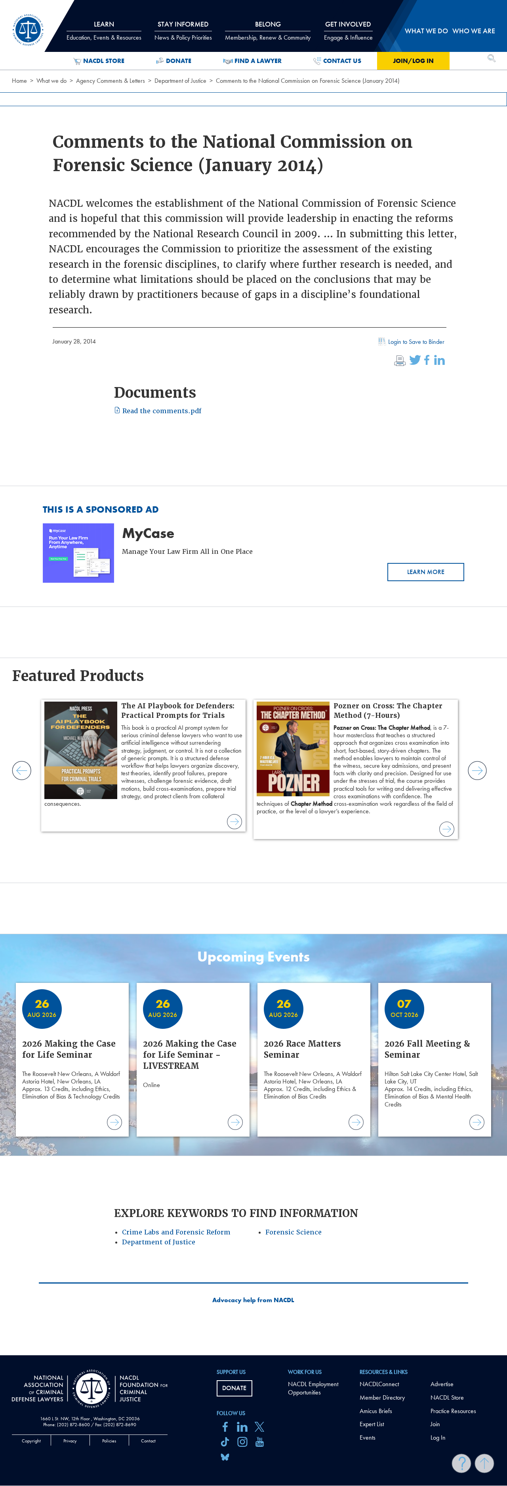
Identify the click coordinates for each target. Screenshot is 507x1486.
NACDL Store (103, 61)
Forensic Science (293, 1232)
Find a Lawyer (258, 61)
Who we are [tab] (473, 30)
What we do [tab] (426, 30)
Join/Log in (413, 61)
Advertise (442, 1384)
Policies (109, 1441)
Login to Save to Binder (416, 342)
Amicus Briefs (376, 1411)
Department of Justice (180, 80)
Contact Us (342, 61)
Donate (178, 61)
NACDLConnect (379, 1384)
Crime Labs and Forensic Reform (176, 1232)
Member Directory (382, 1397)
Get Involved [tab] (348, 30)
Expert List (372, 1424)
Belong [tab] (268, 30)
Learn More (425, 572)
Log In (438, 1437)
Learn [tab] (104, 30)
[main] (253, 677)
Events (367, 1437)
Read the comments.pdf (160, 411)
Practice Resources (453, 1411)
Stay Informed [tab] (183, 30)
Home (19, 80)
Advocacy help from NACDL (253, 1300)
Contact (148, 1441)
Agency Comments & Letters (110, 80)
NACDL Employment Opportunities (313, 1388)
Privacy (70, 1441)
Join (435, 1424)
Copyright (31, 1441)
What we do (51, 80)
